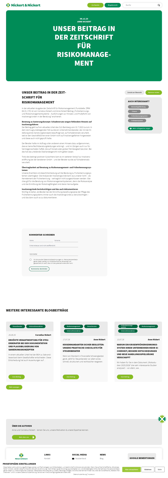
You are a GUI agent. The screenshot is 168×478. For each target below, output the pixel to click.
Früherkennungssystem (139, 116)
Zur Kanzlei (95, 5)
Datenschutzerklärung (80, 474)
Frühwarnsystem (137, 120)
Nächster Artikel (153, 92)
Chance (134, 111)
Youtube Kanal (80, 458)
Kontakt (47, 458)
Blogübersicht (112, 5)
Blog (101, 458)
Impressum (91, 474)
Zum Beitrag (16, 377)
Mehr (160, 469)
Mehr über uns (24, 437)
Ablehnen (147, 469)
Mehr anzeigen (14, 387)
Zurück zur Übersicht (134, 92)
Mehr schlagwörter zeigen (141, 128)
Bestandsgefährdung (138, 107)
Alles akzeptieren (131, 469)
